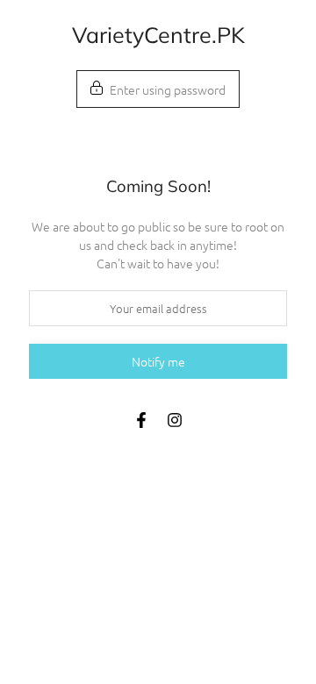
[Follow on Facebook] (141, 420)
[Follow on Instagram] (175, 420)
